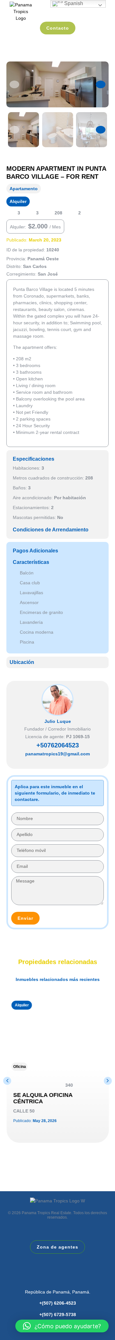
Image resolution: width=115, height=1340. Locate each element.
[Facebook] (67, 1279)
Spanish (73, 3)
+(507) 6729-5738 (57, 1314)
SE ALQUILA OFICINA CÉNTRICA (42, 1098)
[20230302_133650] (57, 84)
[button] (14, 84)
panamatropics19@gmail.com (57, 753)
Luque (64, 721)
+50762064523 (57, 745)
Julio (49, 721)
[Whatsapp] (48, 762)
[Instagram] (57, 762)
